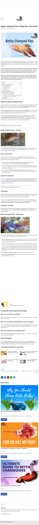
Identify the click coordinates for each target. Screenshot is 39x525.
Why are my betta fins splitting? (9, 94)
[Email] (14, 377)
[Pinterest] (8, 377)
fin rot (27, 107)
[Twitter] (5, 377)
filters (18, 196)
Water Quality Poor (7, 86)
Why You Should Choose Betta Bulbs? (11, 411)
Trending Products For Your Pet (7, 98)
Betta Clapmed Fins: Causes (7, 85)
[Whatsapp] (11, 377)
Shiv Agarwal (4, 28)
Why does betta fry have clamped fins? (10, 96)
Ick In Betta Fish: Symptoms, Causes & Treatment (14, 448)
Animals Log (10, 521)
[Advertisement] (19, 8)
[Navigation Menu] (2, 19)
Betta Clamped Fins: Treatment (7, 91)
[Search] (37, 18)
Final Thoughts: (4, 97)
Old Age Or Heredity (7, 90)
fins (35, 118)
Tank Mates (6, 89)
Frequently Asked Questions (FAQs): (8, 92)
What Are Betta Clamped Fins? (7, 84)
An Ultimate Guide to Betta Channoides (11, 485)
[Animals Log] (19, 18)
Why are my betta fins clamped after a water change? (12, 95)
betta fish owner (14, 68)
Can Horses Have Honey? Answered (17, 305)
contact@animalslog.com (5, 513)
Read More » (3, 420)
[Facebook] (2, 377)
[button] (20, 83)
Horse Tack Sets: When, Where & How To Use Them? (11, 125)
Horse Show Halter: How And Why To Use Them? (10, 187)
